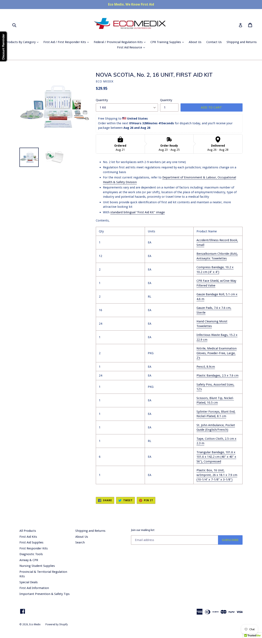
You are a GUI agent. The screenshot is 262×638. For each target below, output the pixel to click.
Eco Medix (35, 624)
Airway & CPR (28, 560)
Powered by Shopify (56, 624)
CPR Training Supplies (168, 42)
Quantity (102, 100)
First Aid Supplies (31, 542)
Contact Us (214, 42)
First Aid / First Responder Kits (67, 42)
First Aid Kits (28, 537)
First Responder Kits (33, 548)
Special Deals (28, 582)
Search (80, 542)
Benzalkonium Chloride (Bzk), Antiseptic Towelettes (217, 256)
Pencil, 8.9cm (205, 367)
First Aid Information (34, 588)
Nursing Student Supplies (37, 566)
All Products (27, 531)
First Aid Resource (132, 47)
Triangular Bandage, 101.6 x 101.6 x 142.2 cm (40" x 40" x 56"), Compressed (216, 456)
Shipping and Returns (242, 42)
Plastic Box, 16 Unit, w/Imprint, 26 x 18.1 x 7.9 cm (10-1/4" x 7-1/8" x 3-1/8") (216, 474)
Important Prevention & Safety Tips (44, 594)
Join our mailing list (142, 530)
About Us (195, 42)
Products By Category (23, 42)
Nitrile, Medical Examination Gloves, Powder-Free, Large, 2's (216, 353)
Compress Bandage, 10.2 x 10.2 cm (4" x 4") (215, 269)
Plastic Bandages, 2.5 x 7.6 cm (217, 375)
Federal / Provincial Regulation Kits (121, 42)
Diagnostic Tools (31, 554)
